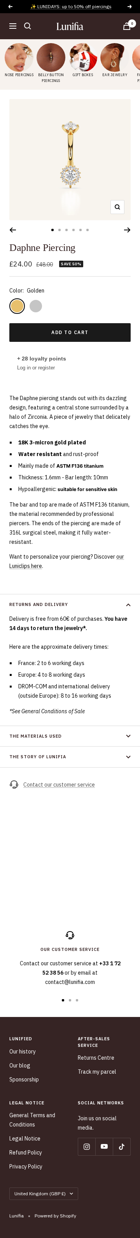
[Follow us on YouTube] (104, 1146)
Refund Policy (25, 1152)
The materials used (35, 736)
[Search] (27, 26)
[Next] (127, 230)
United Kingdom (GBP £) (40, 1193)
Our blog (19, 1065)
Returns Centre (96, 1057)
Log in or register (36, 368)
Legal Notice (24, 1138)
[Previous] (12, 230)
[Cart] (127, 26)
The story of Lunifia (37, 756)
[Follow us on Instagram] (86, 1146)
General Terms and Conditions (32, 1120)
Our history (22, 1051)
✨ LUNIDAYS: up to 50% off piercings (71, 6)
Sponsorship (24, 1079)
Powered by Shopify (55, 1216)
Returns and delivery (38, 604)
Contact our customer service (59, 784)
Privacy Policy (25, 1166)
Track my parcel (97, 1071)
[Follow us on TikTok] (121, 1146)
